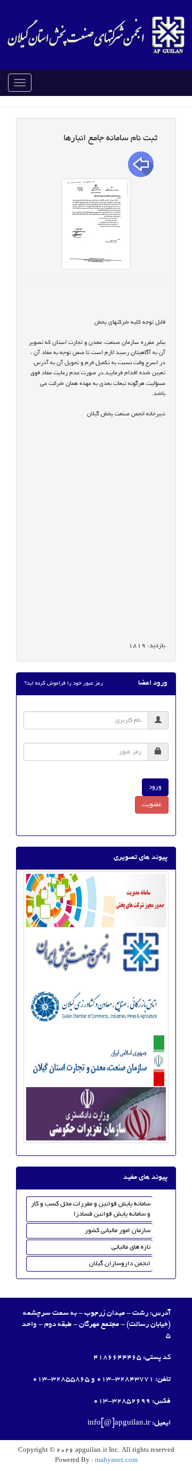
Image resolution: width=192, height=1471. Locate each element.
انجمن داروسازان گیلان (119, 1263)
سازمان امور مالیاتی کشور (117, 1230)
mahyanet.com (115, 1460)
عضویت (152, 804)
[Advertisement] (96, 541)
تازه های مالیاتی (130, 1247)
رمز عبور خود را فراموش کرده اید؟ (64, 684)
